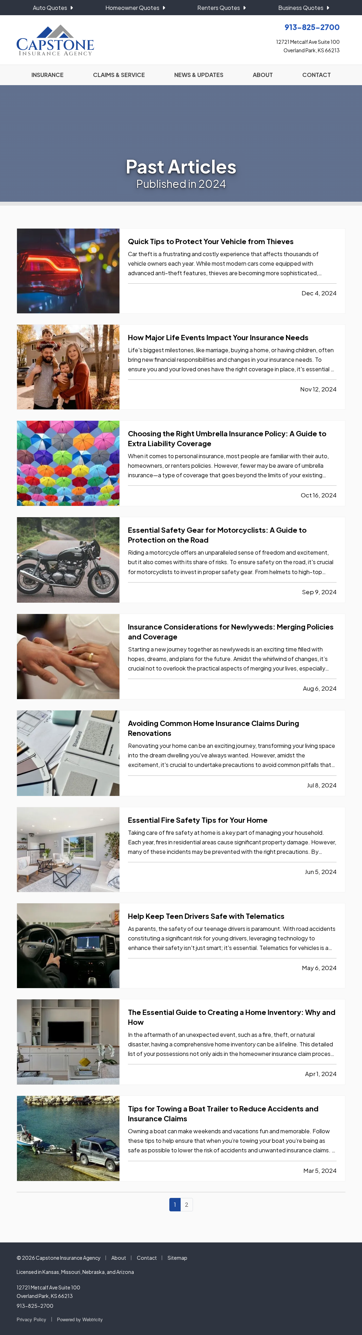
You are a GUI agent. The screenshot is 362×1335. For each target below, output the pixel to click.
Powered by (80, 1319)
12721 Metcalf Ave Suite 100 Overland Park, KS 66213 (48, 1291)
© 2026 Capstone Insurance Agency (59, 1257)
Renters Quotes (218, 7)
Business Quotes (300, 7)
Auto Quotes (50, 7)
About (118, 1257)
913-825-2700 (35, 1305)
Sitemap (177, 1257)
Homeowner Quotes (132, 7)
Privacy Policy (31, 1319)
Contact (147, 1257)
